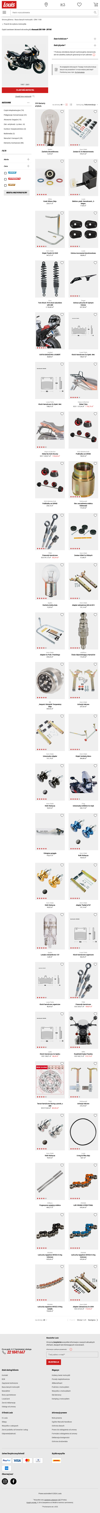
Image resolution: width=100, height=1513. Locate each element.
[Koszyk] (95, 4)
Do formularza (80, 72)
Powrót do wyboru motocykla (15, 24)
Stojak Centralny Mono (83, 756)
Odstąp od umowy (9, 1407)
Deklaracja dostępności (60, 1437)
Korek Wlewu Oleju (49, 201)
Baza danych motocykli (10, 1387)
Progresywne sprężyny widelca (50, 1205)
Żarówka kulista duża (50, 605)
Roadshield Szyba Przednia (83, 1054)
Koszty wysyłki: (32, 1502)
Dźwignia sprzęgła (50, 853)
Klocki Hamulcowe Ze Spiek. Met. (83, 355)
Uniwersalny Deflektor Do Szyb (83, 806)
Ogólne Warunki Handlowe (62, 1422)
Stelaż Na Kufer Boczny (50, 454)
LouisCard (6, 1399)
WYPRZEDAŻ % (14, 179)
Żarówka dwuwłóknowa (50, 152)
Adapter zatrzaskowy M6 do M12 (83, 605)
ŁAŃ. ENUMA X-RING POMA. (83, 1205)
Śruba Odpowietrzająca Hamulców (83, 655)
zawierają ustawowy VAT (52, 1500)
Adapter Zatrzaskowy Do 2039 (83, 1307)
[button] (95, 12)
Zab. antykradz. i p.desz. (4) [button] (14, 124)
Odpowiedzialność (9, 1434)
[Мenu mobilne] (4, 12)
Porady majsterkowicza (61, 1379)
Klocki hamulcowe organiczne (83, 955)
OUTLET (12, 185)
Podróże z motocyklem (60, 1387)
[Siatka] (66, 104)
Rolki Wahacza (50, 806)
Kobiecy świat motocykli (61, 1375)
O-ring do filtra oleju (83, 1156)
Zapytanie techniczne (10, 1383)
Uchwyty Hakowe (83, 704)
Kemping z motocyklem (60, 1399)
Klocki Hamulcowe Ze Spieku (50, 1054)
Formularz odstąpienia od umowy (64, 1434)
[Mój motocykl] (62, 4)
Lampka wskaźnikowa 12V (50, 955)
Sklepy (4, 1422)
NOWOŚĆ (12, 173)
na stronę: (56, 105)
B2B (3, 1379)
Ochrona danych (58, 1426)
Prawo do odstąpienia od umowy (64, 1430)
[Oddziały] (46, 4)
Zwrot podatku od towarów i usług (15, 1430)
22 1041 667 (16, 1352)
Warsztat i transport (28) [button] (13, 138)
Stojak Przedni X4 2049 (50, 253)
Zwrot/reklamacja (8, 1403)
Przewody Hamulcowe (50, 555)
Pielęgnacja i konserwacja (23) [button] (15, 115)
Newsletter (6, 1391)
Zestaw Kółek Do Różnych (83, 555)
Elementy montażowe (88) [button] (14, 143)
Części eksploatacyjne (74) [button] (14, 110)
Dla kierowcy (56, 1395)
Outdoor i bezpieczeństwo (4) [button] (15, 129)
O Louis (5, 1418)
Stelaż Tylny (83, 404)
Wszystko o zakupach (10, 1426)
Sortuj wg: (80, 105)
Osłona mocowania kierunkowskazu (83, 253)
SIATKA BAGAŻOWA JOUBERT (49, 355)
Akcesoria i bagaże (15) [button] (12, 120)
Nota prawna (57, 1418)
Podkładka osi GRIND (83, 454)
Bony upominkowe (9, 1395)
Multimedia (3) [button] (9, 134)
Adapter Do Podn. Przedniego (50, 655)
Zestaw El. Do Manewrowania (83, 152)
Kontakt (5, 1375)
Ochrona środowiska (60, 1441)
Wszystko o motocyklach (61, 1391)
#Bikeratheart (57, 1383)
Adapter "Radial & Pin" (83, 905)
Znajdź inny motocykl (23, 96)
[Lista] (70, 104)
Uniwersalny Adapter (50, 756)
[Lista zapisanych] (79, 4)
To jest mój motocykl (25, 90)
